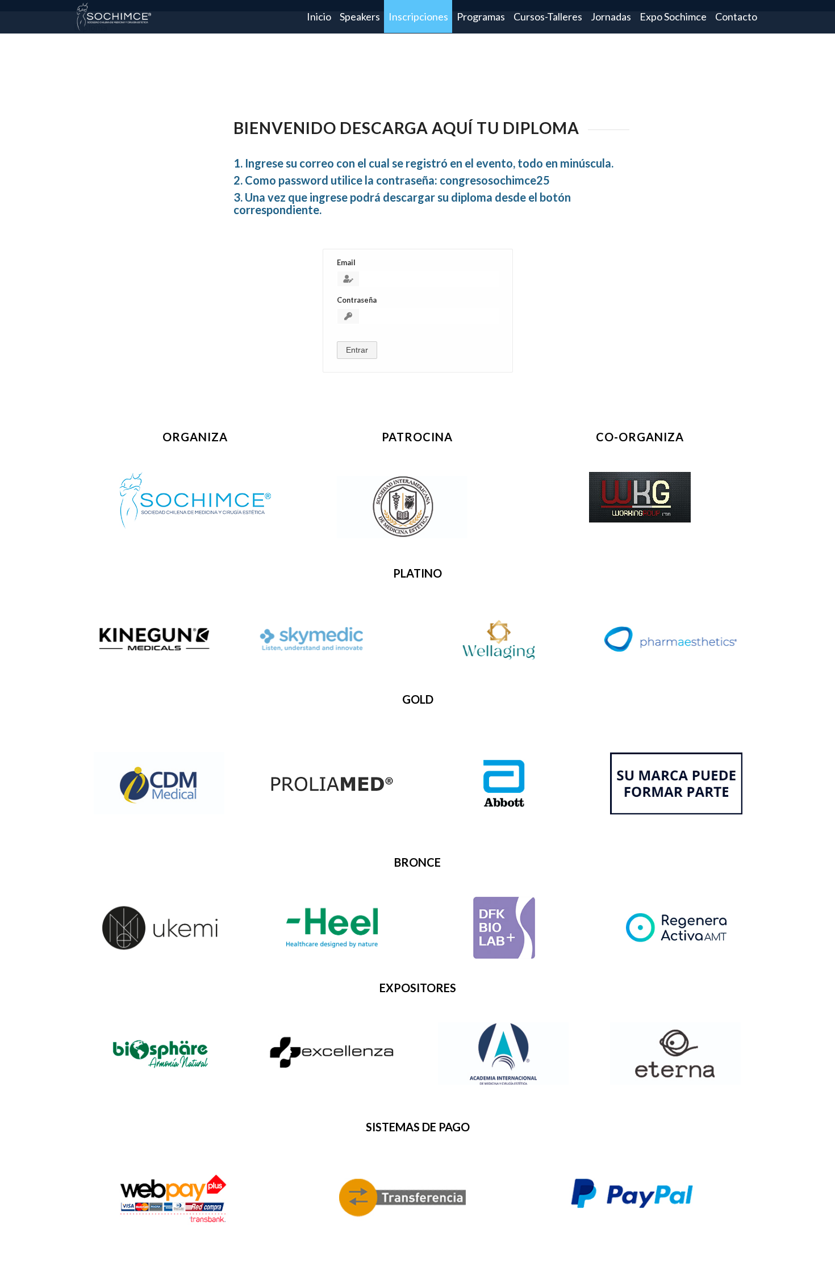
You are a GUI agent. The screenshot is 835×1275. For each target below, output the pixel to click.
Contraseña (357, 299)
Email (346, 262)
